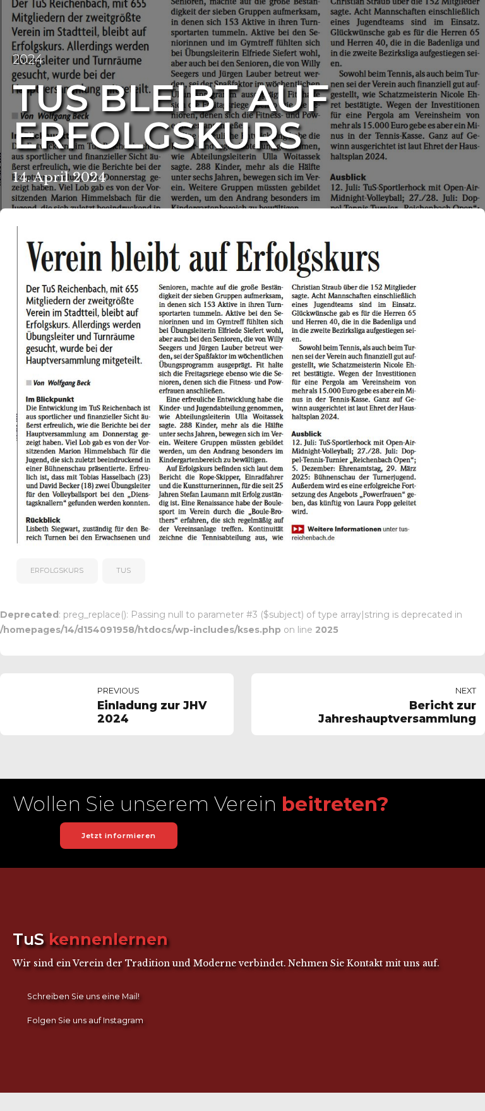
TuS (123, 570)
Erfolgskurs (56, 570)
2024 (28, 59)
